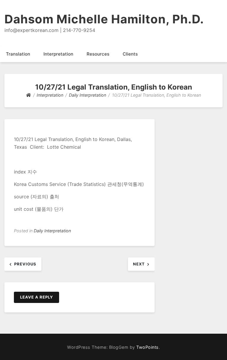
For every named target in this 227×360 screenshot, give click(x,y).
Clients (130, 54)
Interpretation (58, 54)
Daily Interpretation (52, 230)
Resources (98, 54)
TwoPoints (147, 347)
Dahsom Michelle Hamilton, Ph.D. (104, 19)
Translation (18, 54)
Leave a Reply (36, 297)
